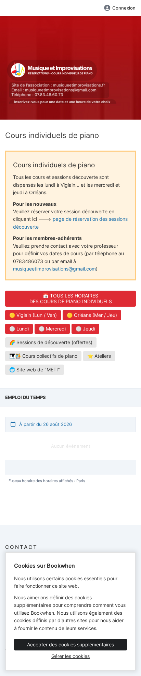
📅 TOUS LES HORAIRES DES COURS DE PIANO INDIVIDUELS (70, 298)
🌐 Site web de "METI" (34, 369)
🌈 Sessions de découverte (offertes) (50, 342)
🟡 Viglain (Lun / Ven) (33, 315)
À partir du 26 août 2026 (45, 424)
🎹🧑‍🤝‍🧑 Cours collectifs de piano (43, 356)
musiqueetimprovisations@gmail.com (54, 269)
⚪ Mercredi (52, 329)
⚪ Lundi (19, 329)
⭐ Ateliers (99, 356)
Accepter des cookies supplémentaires (70, 644)
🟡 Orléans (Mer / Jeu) (92, 315)
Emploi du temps (25, 397)
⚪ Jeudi (85, 329)
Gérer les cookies (70, 656)
